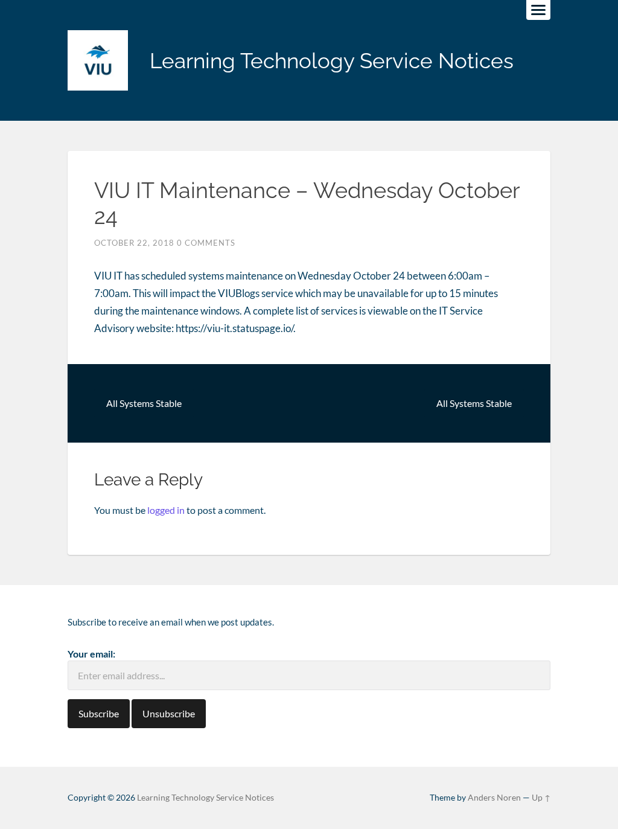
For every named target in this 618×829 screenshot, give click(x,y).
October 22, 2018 (134, 243)
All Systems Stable (144, 403)
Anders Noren (494, 797)
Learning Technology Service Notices (332, 60)
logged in (166, 510)
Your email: (91, 653)
